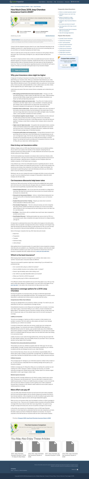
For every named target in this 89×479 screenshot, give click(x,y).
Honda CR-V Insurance (65, 46)
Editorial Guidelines (16, 39)
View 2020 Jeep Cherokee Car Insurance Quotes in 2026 (70, 455)
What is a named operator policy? (67, 12)
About (12, 470)
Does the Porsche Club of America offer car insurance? (67, 30)
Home (12, 6)
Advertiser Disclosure (50, 35)
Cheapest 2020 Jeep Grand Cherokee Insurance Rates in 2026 (34, 418)
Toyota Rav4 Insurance (65, 50)
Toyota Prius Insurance (65, 40)
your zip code (14, 285)
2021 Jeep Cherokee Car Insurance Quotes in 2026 (52, 454)
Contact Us (16, 470)
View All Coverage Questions (66, 32)
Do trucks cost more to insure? (67, 24)
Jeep (31, 6)
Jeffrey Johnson (27, 31)
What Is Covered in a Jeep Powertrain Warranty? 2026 (66, 18)
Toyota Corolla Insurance (65, 44)
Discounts (67, 1)
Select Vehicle (42, 1)
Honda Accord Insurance (65, 48)
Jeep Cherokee (37, 6)
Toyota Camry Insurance (65, 54)
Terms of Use (72, 67)
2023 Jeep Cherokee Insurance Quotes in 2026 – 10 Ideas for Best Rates (18, 455)
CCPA (73, 476)
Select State (49, 1)
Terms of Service (60, 476)
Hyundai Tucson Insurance (65, 38)
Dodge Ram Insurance (64, 52)
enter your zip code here (42, 251)
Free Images (68, 476)
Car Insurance (60, 1)
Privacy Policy (53, 476)
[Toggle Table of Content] (20, 70)
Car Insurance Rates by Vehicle (22, 6)
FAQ (55, 1)
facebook (77, 469)
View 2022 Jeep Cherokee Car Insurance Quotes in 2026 (36, 455)
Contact (47, 476)
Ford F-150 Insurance (64, 42)
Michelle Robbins (44, 31)
